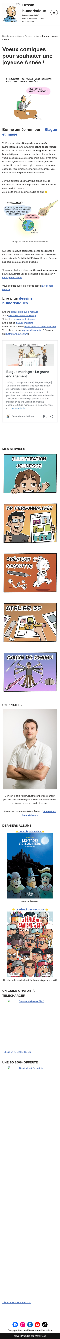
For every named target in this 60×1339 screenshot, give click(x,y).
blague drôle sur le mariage (24, 311)
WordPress (40, 1336)
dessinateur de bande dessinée (40, 326)
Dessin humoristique (12, 36)
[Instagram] (22, 1324)
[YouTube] (37, 1324)
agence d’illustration (32, 330)
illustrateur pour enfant (16, 334)
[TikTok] (45, 1324)
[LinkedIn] (30, 1324)
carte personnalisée (12, 277)
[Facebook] (15, 1324)
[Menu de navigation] (54, 12)
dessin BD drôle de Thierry (22, 315)
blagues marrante (24, 323)
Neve (16, 1336)
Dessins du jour (32, 36)
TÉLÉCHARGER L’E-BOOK (16, 1052)
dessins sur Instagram (24, 319)
